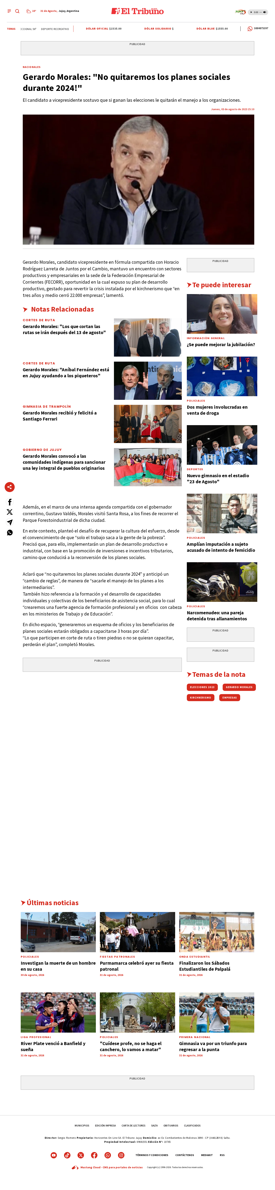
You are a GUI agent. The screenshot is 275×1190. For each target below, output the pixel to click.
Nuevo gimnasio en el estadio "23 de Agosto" (218, 478)
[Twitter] (81, 1155)
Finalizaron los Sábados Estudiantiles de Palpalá (204, 966)
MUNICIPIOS (82, 1125)
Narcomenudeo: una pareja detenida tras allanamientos (217, 615)
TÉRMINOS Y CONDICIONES (151, 1155)
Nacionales (32, 67)
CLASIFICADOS (192, 1125)
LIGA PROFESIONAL (36, 1037)
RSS (222, 1155)
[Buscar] (17, 11)
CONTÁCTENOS (184, 1155)
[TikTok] (67, 1155)
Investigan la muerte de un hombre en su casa (58, 966)
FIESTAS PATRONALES (117, 957)
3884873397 (261, 28)
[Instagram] (121, 1155)
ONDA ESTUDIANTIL (194, 957)
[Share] (10, 487)
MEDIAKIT (207, 1155)
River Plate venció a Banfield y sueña (53, 1046)
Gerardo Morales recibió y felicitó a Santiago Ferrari (60, 416)
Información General (206, 338)
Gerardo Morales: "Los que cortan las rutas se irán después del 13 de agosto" (64, 329)
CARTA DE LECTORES (133, 1125)
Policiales (196, 401)
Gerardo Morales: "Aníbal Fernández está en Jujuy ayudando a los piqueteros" (66, 372)
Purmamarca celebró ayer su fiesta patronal (137, 966)
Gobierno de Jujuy (42, 449)
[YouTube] (54, 1155)
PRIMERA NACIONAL (195, 1037)
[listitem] (31, 11)
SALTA (154, 1125)
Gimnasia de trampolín (47, 406)
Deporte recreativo (47, 29)
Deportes (195, 469)
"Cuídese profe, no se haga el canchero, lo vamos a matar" (130, 1046)
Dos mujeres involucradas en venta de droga (217, 410)
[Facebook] (94, 1155)
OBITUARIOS (170, 1125)
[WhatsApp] (107, 1155)
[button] (9, 502)
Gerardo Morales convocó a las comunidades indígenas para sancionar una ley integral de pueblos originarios (64, 462)
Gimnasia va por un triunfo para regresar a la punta (213, 1046)
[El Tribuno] (137, 11)
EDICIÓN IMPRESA (105, 1125)
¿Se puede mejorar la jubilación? (221, 344)
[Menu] (9, 11)
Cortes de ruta (39, 320)
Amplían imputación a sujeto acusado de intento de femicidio (221, 547)
